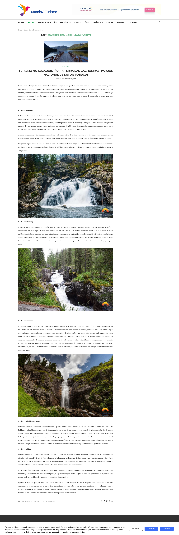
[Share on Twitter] (107, 501)
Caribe (109, 22)
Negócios (65, 22)
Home (21, 22)
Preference (136, 529)
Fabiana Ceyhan (70, 78)
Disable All (151, 529)
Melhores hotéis (47, 22)
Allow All (167, 529)
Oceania (133, 22)
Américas (98, 22)
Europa (121, 22)
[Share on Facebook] (104, 501)
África (77, 22)
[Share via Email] (112, 501)
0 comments (50, 501)
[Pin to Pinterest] (109, 501)
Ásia (87, 22)
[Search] (159, 22)
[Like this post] (101, 501)
